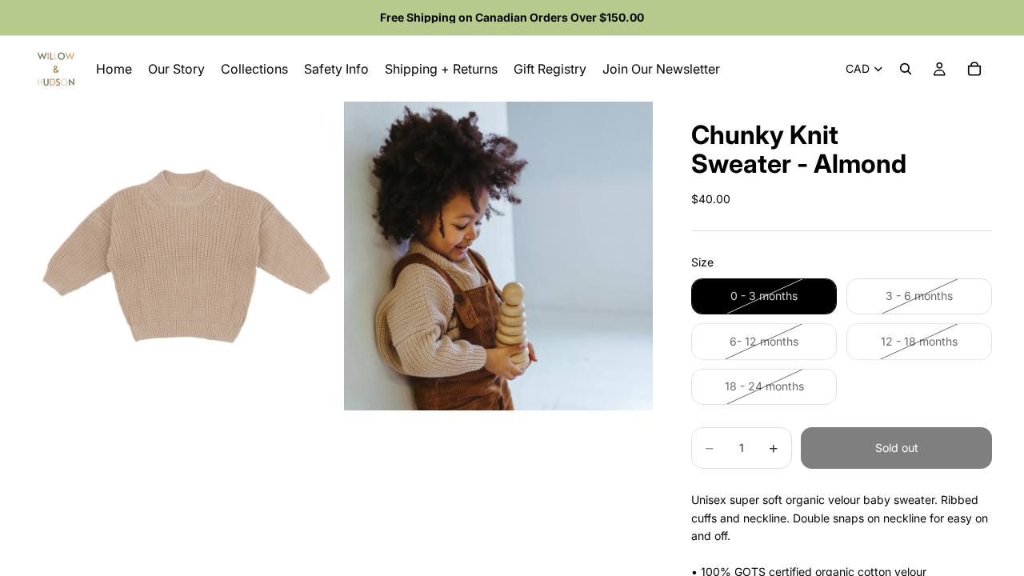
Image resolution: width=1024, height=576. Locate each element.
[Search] (905, 68)
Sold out (896, 447)
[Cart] (974, 68)
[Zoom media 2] (498, 256)
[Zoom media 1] (186, 256)
